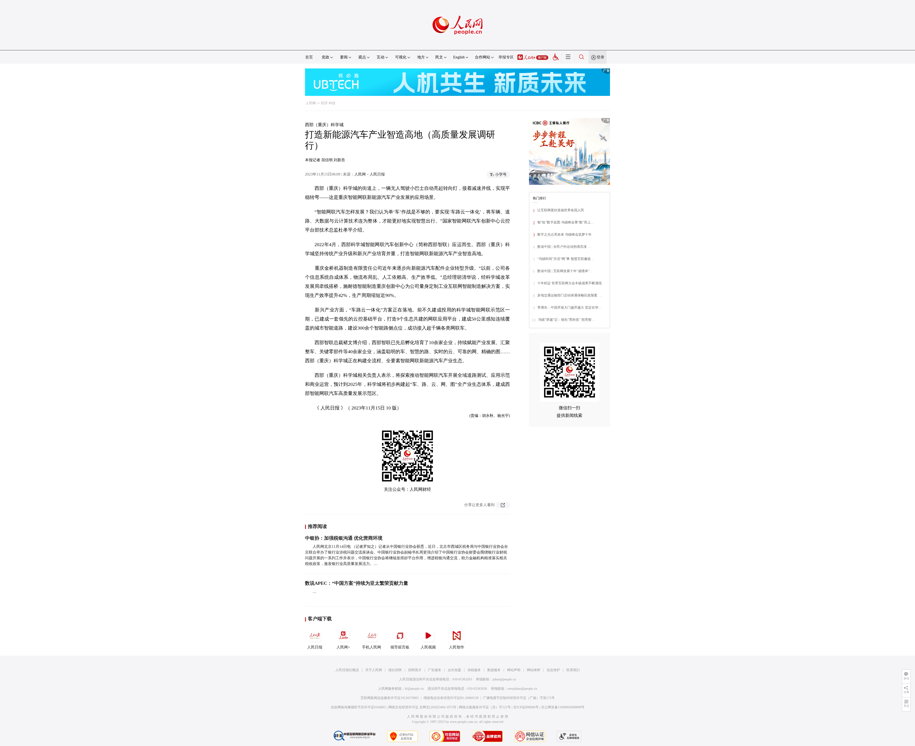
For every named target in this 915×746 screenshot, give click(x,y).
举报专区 (506, 57)
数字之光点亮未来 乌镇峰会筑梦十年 (564, 234)
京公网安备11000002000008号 (563, 707)
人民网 (311, 103)
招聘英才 (415, 670)
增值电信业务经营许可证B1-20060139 (450, 698)
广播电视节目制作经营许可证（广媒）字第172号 (519, 698)
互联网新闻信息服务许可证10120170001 (390, 698)
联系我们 (573, 670)
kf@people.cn (414, 688)
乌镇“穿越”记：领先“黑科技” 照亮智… (566, 319)
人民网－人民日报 (369, 174)
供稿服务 (474, 670)
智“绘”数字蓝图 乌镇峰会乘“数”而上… (565, 222)
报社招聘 (395, 670)
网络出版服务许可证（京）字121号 (485, 707)
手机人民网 (371, 647)
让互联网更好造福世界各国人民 (560, 210)
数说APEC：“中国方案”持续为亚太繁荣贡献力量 (356, 583)
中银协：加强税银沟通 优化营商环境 (343, 538)
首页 (309, 57)
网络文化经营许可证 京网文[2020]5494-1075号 (422, 707)
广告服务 (434, 670)
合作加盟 (454, 670)
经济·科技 (328, 103)
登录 (600, 57)
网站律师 (533, 670)
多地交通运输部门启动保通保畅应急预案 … (569, 295)
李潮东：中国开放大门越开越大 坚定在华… (569, 307)
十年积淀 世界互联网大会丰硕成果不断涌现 (569, 283)
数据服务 (494, 670)
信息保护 (553, 670)
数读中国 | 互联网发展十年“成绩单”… (565, 271)
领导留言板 (399, 647)
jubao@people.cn (504, 679)
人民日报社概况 (347, 670)
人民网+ (343, 647)
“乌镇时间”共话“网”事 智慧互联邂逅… (565, 259)
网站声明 (513, 670)
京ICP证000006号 (526, 707)
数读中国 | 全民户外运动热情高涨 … (564, 247)
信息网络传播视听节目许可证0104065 (358, 707)
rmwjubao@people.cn (522, 688)
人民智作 (456, 647)
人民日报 (314, 647)
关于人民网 (373, 670)
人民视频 (428, 647)
